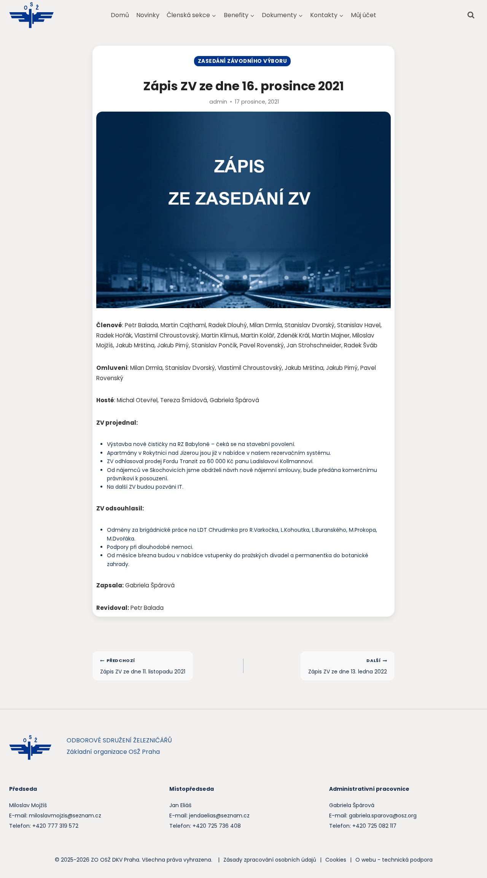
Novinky (147, 15)
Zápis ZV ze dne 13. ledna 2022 (347, 666)
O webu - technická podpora (394, 860)
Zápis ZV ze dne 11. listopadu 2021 (142, 666)
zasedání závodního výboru (242, 61)
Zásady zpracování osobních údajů (269, 860)
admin (218, 102)
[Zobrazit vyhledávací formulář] (471, 15)
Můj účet (363, 15)
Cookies (335, 860)
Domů (120, 15)
